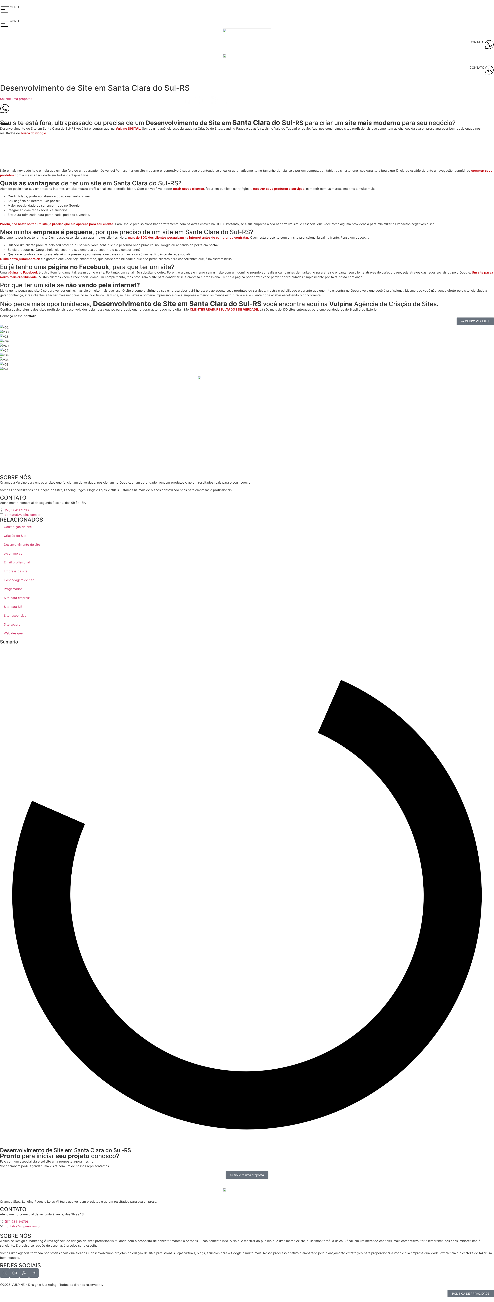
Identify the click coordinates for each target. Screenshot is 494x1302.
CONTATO (476, 42)
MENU (14, 7)
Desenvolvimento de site (22, 544)
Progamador (13, 589)
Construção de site (18, 527)
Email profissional (17, 562)
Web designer (14, 633)
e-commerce (13, 553)
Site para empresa (17, 598)
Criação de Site (15, 536)
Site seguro (12, 624)
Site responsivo (15, 615)
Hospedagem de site (19, 580)
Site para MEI (13, 607)
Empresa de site (15, 571)
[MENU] (5, 9)
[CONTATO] (489, 44)
